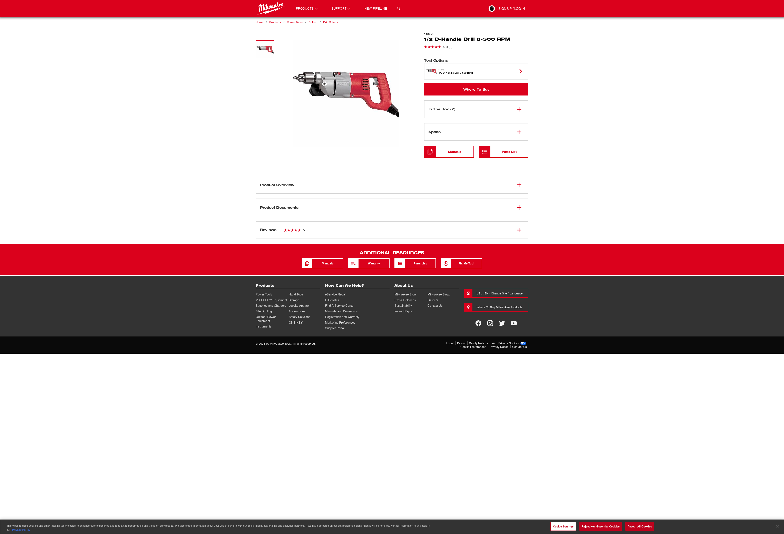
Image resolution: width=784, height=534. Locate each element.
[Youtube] (513, 323)
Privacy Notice (499, 347)
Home (259, 22)
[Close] (777, 526)
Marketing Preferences (340, 322)
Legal (449, 343)
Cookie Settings (563, 526)
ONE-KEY (296, 322)
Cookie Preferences (473, 347)
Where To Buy (476, 89)
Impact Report (403, 311)
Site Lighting (264, 311)
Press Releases (405, 300)
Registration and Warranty (342, 317)
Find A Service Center (339, 305)
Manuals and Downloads (341, 311)
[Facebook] (478, 323)
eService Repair (335, 294)
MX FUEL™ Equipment (271, 300)
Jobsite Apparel (299, 305)
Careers (433, 300)
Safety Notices (478, 343)
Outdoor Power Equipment (266, 319)
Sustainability (403, 305)
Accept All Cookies (640, 526)
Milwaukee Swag (439, 294)
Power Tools (295, 22)
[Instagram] (490, 323)
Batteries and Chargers (271, 305)
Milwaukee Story (405, 294)
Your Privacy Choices (505, 343)
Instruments (264, 326)
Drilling (312, 22)
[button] (265, 49)
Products (275, 22)
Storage (294, 300)
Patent (461, 343)
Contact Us (435, 305)
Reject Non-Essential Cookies (601, 526)
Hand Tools (296, 294)
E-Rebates (332, 300)
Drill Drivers (330, 22)
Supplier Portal (334, 328)
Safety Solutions (299, 317)
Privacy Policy (21, 530)
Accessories (297, 311)
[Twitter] (502, 323)
